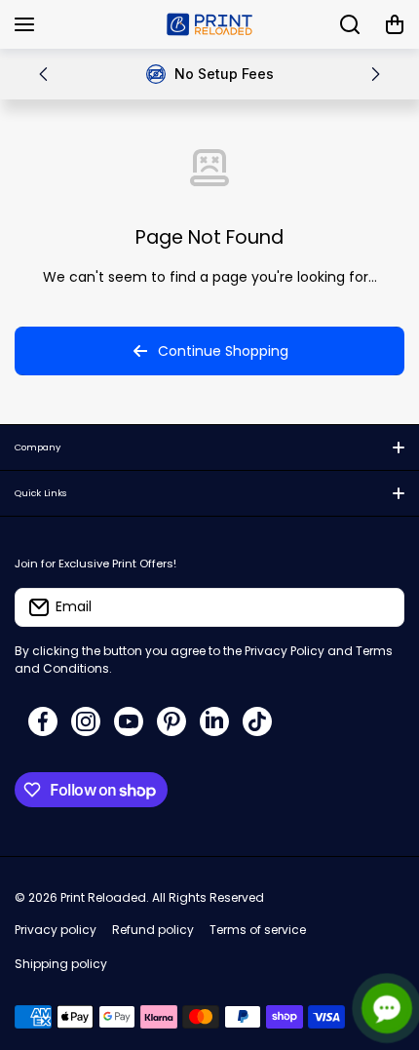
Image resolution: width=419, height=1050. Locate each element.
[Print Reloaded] (209, 24)
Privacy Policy (284, 650)
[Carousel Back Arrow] (44, 74)
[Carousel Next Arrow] (375, 74)
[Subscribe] (380, 607)
